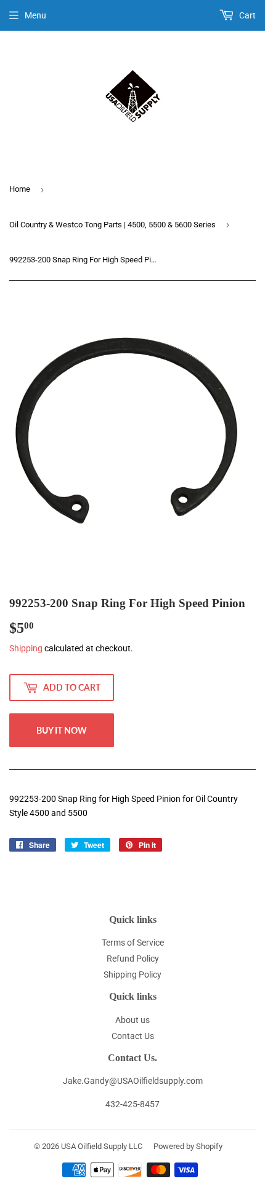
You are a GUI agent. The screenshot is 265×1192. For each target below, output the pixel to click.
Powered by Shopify (187, 1146)
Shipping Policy (132, 974)
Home (19, 189)
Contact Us (133, 1036)
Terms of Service (133, 942)
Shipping (26, 648)
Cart (246, 15)
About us (132, 1020)
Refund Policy (133, 958)
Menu (35, 15)
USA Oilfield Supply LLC (101, 1146)
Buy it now (61, 730)
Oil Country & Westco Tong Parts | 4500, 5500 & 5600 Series (112, 224)
